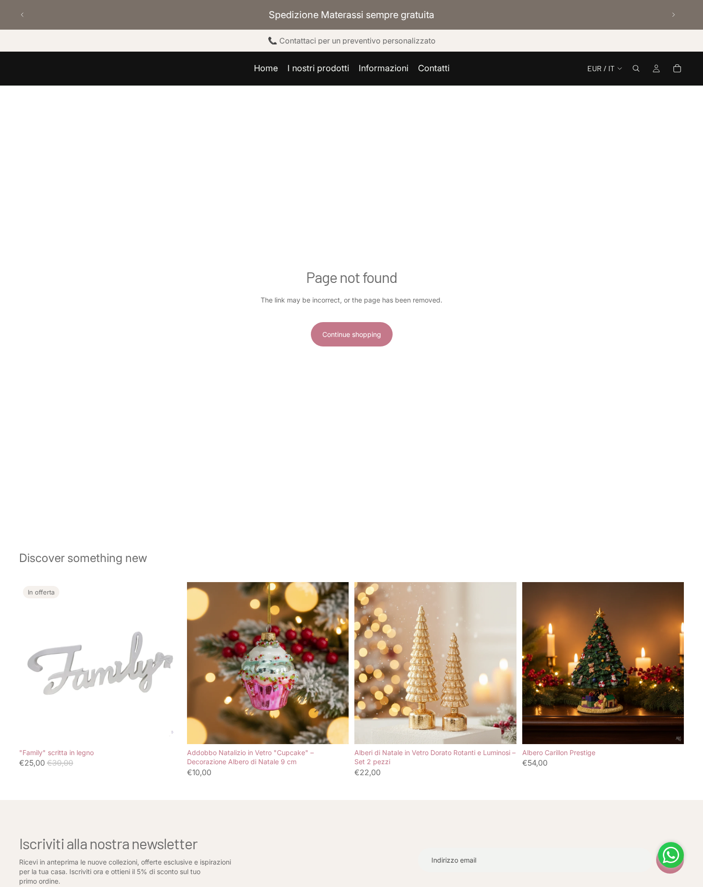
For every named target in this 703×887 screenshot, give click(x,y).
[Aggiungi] (333, 729)
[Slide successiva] (673, 14)
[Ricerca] (636, 68)
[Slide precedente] (22, 14)
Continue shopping (351, 334)
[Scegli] (166, 729)
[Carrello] (677, 68)
